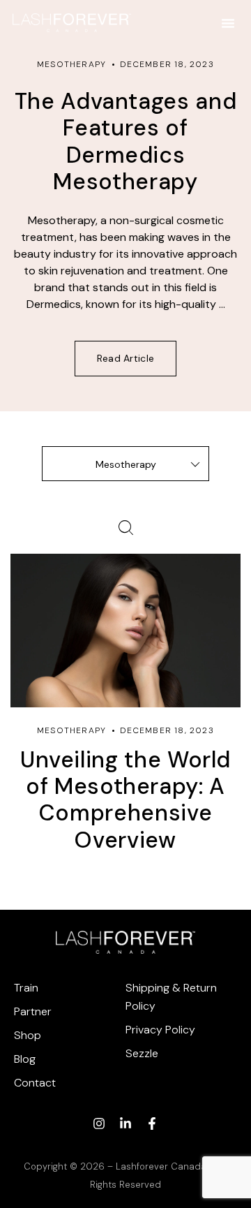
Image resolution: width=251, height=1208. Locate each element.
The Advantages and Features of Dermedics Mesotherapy (126, 141)
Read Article (125, 358)
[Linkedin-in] (125, 1123)
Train (26, 987)
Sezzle (142, 1053)
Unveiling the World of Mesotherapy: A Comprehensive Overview (125, 800)
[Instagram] (99, 1123)
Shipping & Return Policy (171, 996)
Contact (35, 1082)
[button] (228, 23)
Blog (25, 1059)
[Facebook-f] (152, 1123)
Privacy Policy (160, 1029)
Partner (33, 1011)
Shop (27, 1035)
